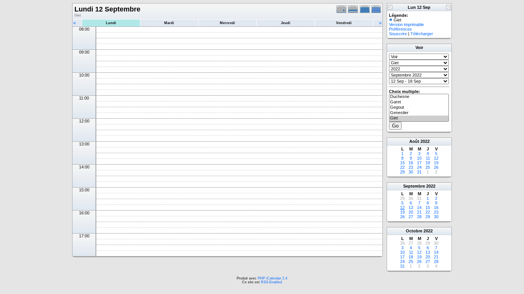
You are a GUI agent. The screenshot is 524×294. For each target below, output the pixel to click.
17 (419, 162)
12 (436, 158)
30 (411, 172)
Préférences (400, 29)
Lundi (111, 23)
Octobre (414, 231)
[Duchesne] (418, 97)
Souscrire (398, 33)
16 (411, 162)
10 (419, 158)
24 (419, 167)
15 (402, 162)
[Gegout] (418, 107)
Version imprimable (406, 24)
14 (419, 207)
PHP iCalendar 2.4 (272, 278)
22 (402, 167)
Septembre (414, 186)
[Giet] (418, 118)
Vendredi (344, 23)
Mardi (169, 23)
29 (402, 172)
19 (436, 162)
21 (419, 212)
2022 (425, 141)
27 (411, 216)
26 (436, 167)
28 (419, 216)
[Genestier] (418, 113)
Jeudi (285, 23)
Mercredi (227, 23)
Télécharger (421, 33)
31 (419, 172)
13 (411, 207)
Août (414, 141)
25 (427, 167)
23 (411, 167)
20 (411, 212)
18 (427, 162)
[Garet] (418, 102)
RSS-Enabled (271, 282)
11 (428, 158)
